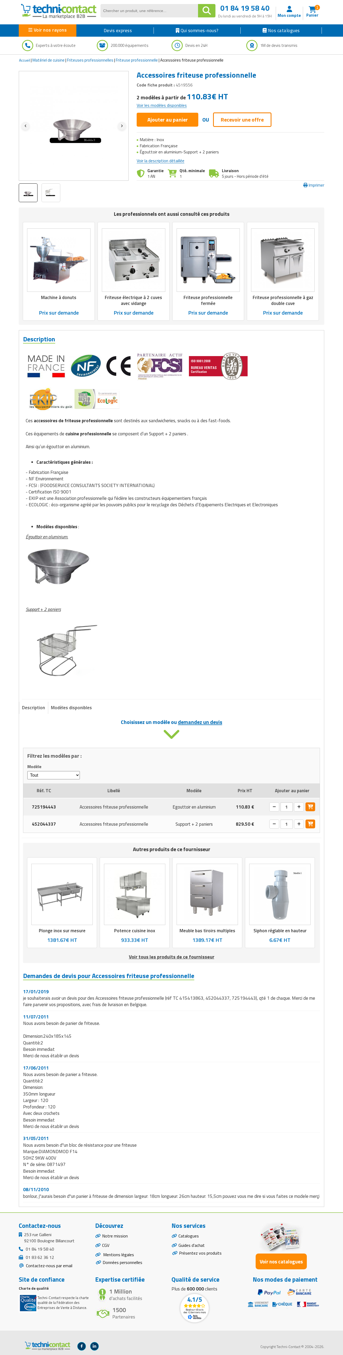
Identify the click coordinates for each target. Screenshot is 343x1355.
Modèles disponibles (71, 707)
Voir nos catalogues (281, 1261)
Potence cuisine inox (134, 930)
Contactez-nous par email (48, 1265)
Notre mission (115, 1236)
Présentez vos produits (200, 1253)
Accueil (24, 60)
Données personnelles (122, 1262)
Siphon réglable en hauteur (280, 930)
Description (33, 707)
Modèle (34, 767)
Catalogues (188, 1236)
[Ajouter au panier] (310, 806)
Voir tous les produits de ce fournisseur (171, 956)
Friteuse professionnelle (137, 60)
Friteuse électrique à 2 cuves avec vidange (133, 300)
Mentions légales (118, 1254)
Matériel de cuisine (48, 60)
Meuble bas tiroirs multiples (207, 930)
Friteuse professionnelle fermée (208, 300)
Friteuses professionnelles (90, 60)
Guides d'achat (191, 1245)
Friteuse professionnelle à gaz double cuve (283, 300)
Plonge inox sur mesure (62, 930)
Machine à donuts (58, 297)
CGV (105, 1245)
